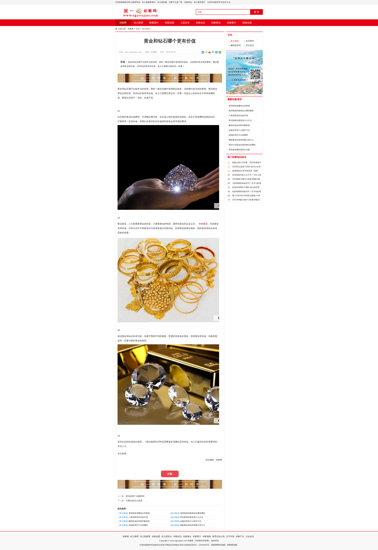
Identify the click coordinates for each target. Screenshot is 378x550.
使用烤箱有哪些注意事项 (139, 513)
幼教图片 (231, 22)
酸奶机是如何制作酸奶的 (139, 521)
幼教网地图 (232, 545)
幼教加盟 (169, 22)
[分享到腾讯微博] (213, 52)
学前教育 (203, 224)
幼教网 (123, 22)
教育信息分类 (218, 536)
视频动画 (247, 22)
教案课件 (154, 22)
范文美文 (250, 45)
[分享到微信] (220, 52)
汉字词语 (230, 536)
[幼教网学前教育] (141, 16)
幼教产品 (240, 536)
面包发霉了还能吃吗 (135, 496)
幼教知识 (200, 22)
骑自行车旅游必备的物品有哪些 (242, 145)
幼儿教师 (138, 22)
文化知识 (250, 536)
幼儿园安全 (167, 536)
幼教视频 (207, 536)
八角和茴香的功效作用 (138, 517)
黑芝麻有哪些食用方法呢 (239, 150)
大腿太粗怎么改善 (134, 500)
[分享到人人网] (216, 52)
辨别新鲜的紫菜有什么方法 (191, 517)
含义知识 (146, 29)
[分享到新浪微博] (209, 52)
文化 (138, 29)
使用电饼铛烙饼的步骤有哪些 (192, 513)
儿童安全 (185, 22)
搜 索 (256, 12)
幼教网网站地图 (218, 545)
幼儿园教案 (145, 536)
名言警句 (250, 41)
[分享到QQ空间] (206, 52)
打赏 (169, 474)
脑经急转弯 (235, 45)
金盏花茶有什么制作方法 (190, 521)
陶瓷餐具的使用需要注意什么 (192, 525)
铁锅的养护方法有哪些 (138, 525)
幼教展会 (216, 22)
